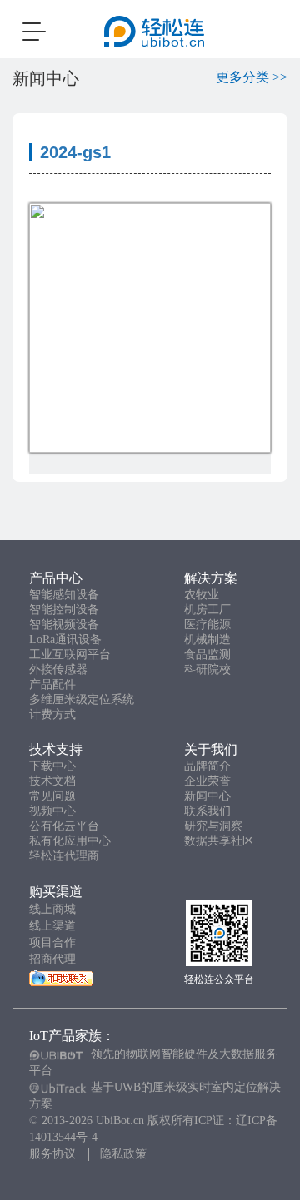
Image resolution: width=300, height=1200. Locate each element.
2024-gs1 (75, 152)
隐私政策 (123, 1154)
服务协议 (52, 1154)
